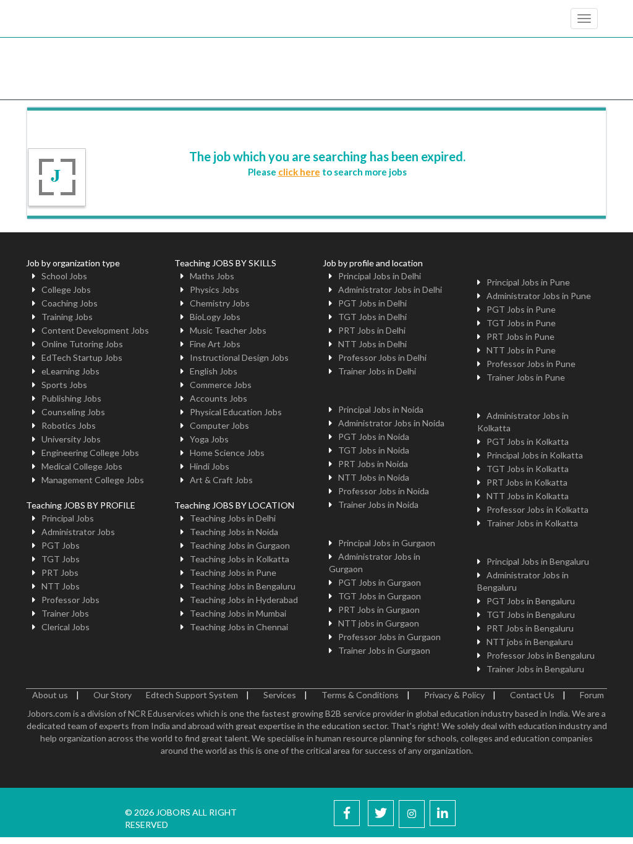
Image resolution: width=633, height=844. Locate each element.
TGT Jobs (60, 559)
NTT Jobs (60, 586)
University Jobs (71, 439)
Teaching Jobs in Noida (234, 531)
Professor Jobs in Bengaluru (540, 655)
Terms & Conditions (360, 695)
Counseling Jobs (73, 412)
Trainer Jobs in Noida (378, 504)
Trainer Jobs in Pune (525, 377)
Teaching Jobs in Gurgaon (240, 545)
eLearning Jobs (70, 371)
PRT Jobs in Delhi (372, 330)
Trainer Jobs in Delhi (377, 371)
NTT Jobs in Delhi (372, 344)
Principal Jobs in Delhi (379, 276)
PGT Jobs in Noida (373, 436)
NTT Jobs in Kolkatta (527, 496)
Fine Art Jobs (215, 344)
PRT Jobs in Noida (373, 463)
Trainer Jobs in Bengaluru (535, 669)
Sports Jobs (64, 384)
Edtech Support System (192, 695)
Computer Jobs (219, 425)
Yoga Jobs (209, 439)
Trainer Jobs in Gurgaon (384, 650)
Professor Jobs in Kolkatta (537, 509)
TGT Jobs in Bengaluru (530, 614)
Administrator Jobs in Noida (391, 423)
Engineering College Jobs (90, 452)
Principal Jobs (67, 518)
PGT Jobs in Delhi (372, 303)
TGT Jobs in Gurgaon (379, 596)
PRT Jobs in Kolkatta (526, 482)
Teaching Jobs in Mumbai (238, 613)
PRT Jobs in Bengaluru (530, 628)
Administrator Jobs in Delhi (390, 289)
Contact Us (532, 695)
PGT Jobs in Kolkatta (527, 441)
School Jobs (64, 276)
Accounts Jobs (218, 398)
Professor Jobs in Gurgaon (389, 636)
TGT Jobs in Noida (373, 450)
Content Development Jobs (95, 330)
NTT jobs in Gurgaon (378, 623)
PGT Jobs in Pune (521, 309)
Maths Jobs (212, 276)
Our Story (112, 695)
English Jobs (213, 371)
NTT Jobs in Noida (373, 477)
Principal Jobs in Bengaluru (537, 561)
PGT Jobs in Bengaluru (530, 601)
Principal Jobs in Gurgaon (386, 543)
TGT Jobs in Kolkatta (527, 468)
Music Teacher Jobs (228, 330)
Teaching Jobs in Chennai (239, 627)
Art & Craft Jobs (221, 480)
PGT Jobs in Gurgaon (379, 582)
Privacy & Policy (454, 695)
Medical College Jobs (81, 466)
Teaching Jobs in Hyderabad (244, 599)
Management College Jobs (92, 480)
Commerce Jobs (221, 384)
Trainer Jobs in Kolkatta (532, 523)
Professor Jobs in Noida (383, 491)
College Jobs (66, 289)
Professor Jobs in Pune (531, 363)
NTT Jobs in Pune (521, 350)
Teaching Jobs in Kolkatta (239, 559)
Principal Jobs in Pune (528, 282)
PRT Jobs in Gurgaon (379, 609)
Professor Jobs (70, 599)
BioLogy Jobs (215, 316)
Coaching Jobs (69, 303)
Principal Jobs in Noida (380, 409)
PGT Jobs (60, 545)
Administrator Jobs (78, 531)
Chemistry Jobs (220, 303)
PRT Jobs (60, 572)
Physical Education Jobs (236, 412)
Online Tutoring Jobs (82, 344)
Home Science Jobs (227, 452)
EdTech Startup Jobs (81, 357)
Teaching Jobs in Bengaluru (242, 586)
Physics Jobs (214, 289)
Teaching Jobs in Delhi (233, 518)
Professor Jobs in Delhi (382, 357)
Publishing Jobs (71, 398)
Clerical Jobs (65, 627)
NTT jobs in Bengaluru (529, 641)
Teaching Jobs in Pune (233, 572)
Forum (592, 695)
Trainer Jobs (65, 613)
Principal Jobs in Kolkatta (534, 455)
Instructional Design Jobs (239, 357)
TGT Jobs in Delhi (372, 316)
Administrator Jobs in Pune (538, 295)
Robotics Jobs (68, 425)
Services (279, 695)
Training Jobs (67, 316)
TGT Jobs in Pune (521, 323)
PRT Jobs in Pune (520, 336)
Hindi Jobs (209, 466)
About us (50, 695)
